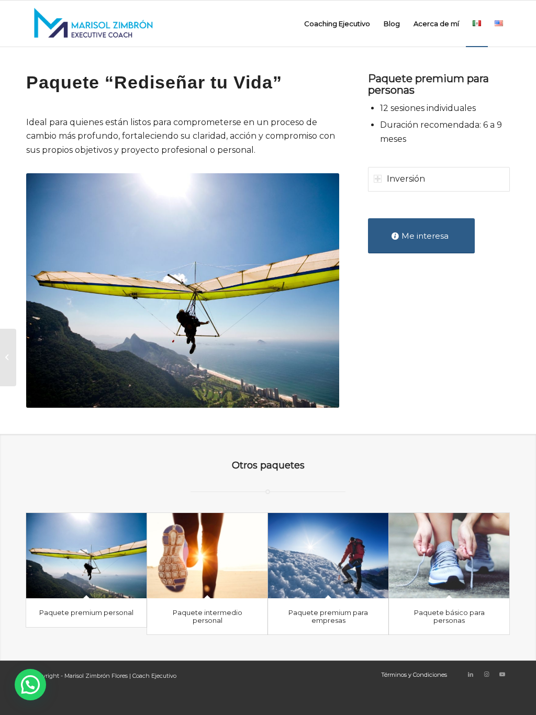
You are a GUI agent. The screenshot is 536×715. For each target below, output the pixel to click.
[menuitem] (337, 24)
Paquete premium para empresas (328, 616)
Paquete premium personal (86, 612)
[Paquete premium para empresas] (328, 556)
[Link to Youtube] (502, 674)
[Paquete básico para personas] (449, 556)
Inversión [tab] (406, 179)
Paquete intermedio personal (207, 616)
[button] (30, 684)
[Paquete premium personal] (86, 556)
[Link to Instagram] (486, 674)
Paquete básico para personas (449, 616)
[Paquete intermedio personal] (207, 556)
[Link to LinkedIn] (470, 674)
